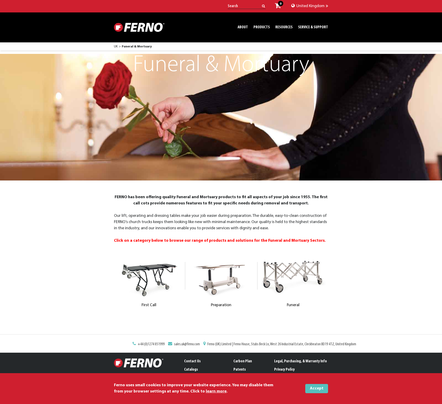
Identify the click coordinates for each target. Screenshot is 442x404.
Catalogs (191, 370)
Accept (316, 389)
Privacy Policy (284, 370)
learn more (216, 391)
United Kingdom (310, 6)
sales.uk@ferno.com (187, 344)
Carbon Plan (242, 361)
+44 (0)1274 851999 (151, 344)
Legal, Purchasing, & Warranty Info (300, 361)
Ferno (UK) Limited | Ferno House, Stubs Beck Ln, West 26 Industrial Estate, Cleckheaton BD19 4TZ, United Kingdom (281, 344)
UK (116, 46)
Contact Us (192, 361)
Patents (239, 370)
